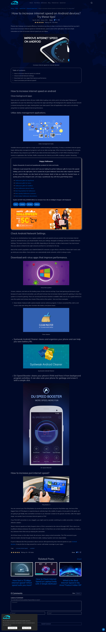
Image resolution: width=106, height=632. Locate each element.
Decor (15, 204)
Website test (55, 2)
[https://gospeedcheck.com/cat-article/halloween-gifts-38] (46, 218)
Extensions (44, 2)
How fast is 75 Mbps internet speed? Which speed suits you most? (22, 582)
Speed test (63, 2)
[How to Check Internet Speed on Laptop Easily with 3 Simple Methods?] (46, 568)
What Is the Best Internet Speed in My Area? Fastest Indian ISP (70, 582)
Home (12, 8)
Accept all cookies (12, 627)
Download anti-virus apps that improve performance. (30, 78)
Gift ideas (30, 204)
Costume (22, 204)
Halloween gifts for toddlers (24, 185)
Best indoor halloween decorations (26, 196)
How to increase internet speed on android (27, 73)
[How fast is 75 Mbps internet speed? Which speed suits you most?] (22, 569)
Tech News (37, 2)
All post (79, 559)
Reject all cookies (26, 627)
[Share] (59, 20)
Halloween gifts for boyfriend (24, 180)
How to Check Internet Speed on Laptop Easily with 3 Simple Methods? (46, 581)
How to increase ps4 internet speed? (25, 80)
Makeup (37, 204)
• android (32, 548)
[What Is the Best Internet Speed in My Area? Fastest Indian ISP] (70, 569)
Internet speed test (32, 8)
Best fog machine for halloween (25, 191)
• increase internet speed (22, 548)
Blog (49, 2)
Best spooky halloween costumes (25, 193)
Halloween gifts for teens (23, 183)
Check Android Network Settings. (24, 76)
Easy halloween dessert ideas (24, 188)
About (31, 2)
